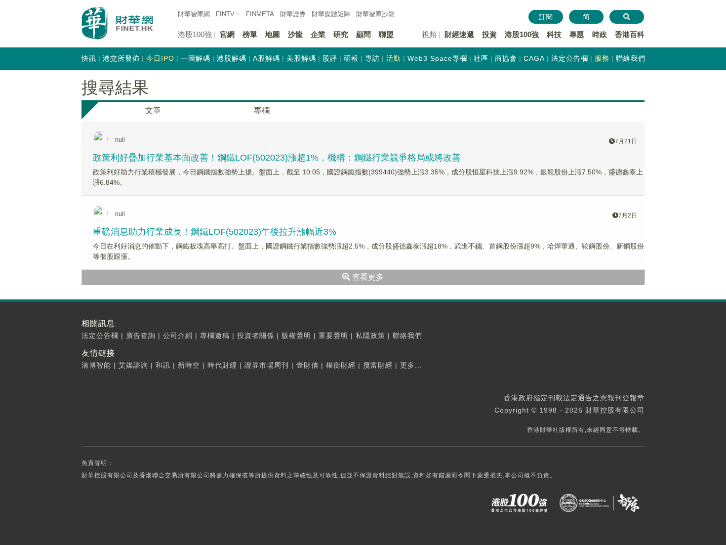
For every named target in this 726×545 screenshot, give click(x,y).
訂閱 (546, 17)
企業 (318, 34)
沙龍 (295, 34)
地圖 (272, 34)
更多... (411, 365)
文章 (153, 110)
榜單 (249, 34)
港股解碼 (231, 58)
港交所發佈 (121, 58)
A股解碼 (266, 58)
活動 (393, 58)
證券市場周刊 (266, 365)
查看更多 (367, 277)
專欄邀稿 (215, 335)
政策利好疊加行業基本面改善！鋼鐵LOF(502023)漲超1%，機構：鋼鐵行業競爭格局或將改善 (277, 158)
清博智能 (96, 365)
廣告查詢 (141, 335)
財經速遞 (459, 34)
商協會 (506, 58)
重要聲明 (333, 335)
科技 (554, 34)
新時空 (189, 365)
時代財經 (222, 365)
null (120, 139)
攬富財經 (378, 365)
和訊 (163, 365)
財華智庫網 (194, 14)
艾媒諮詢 (133, 365)
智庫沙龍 (375, 14)
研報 (351, 58)
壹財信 (307, 365)
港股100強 (522, 34)
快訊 (88, 58)
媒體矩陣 (331, 14)
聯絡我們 (630, 58)
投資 (489, 34)
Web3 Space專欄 (437, 58)
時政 (599, 34)
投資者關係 (255, 335)
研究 (340, 34)
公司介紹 (178, 335)
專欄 (262, 110)
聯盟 (386, 34)
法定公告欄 (569, 58)
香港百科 (630, 34)
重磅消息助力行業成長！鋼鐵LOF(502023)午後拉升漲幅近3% (214, 232)
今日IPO (160, 58)
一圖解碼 (195, 58)
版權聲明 (296, 335)
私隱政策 (370, 335)
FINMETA (260, 14)
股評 (330, 58)
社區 (481, 58)
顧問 (363, 34)
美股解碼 (301, 58)
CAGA (534, 58)
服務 (602, 58)
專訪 (372, 58)
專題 (576, 34)
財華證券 (293, 14)
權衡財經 (341, 365)
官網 (227, 34)
